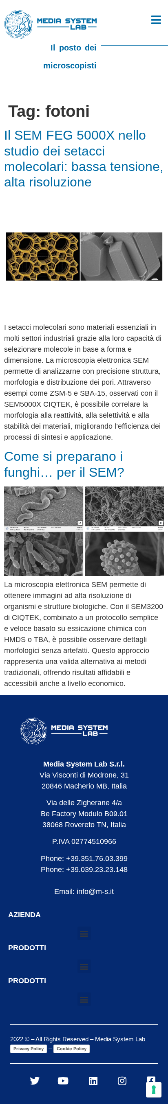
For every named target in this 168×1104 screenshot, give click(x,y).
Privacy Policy (28, 1048)
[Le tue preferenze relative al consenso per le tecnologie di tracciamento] (153, 1089)
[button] (84, 933)
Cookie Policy (71, 1048)
